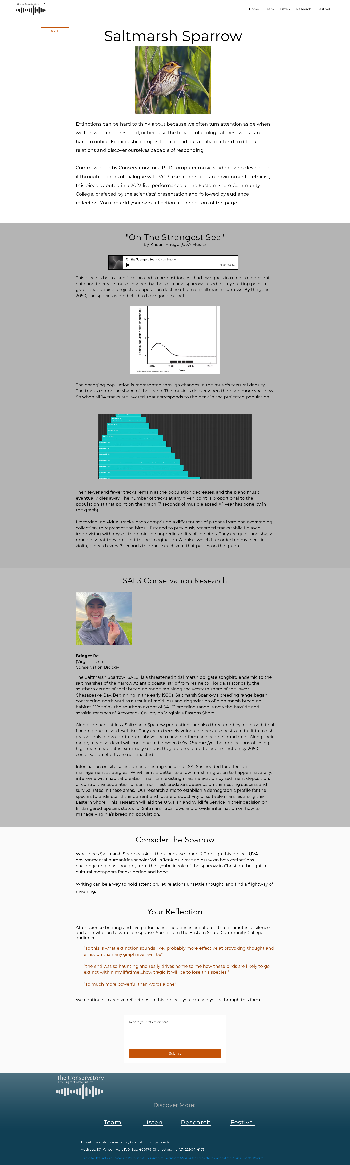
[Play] (128, 265)
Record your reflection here (148, 1022)
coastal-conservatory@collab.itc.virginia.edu (131, 1142)
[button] (323, 9)
